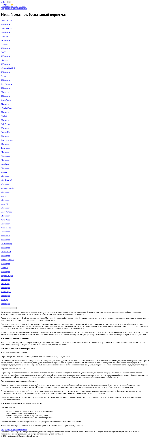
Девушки (7, 9)
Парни (18, 9)
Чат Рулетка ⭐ (7, 5)
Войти (23, 7)
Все (2, 9)
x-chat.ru (4, 2)
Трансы (24, 9)
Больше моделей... (9, 308)
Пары (13, 9)
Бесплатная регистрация (10, 7)
